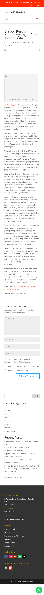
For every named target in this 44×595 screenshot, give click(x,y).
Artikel (37, 2)
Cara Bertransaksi (11, 2)
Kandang (7, 421)
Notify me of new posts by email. (19, 370)
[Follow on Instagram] (11, 556)
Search (35, 396)
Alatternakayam (10, 105)
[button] (39, 590)
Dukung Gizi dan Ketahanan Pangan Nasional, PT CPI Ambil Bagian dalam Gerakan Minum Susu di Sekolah (21, 468)
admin (9, 42)
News (6, 424)
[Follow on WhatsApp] (20, 556)
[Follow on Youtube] (15, 556)
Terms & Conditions (11, 543)
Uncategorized (9, 431)
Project (7, 428)
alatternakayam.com (25, 582)
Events (6, 417)
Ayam (6, 414)
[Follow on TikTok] (24, 556)
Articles (27, 42)
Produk (7, 533)
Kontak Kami (35, 6)
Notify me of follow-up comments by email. (23, 366)
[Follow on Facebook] (6, 556)
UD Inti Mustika (26, 2)
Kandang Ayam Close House (14, 536)
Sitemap (7, 539)
